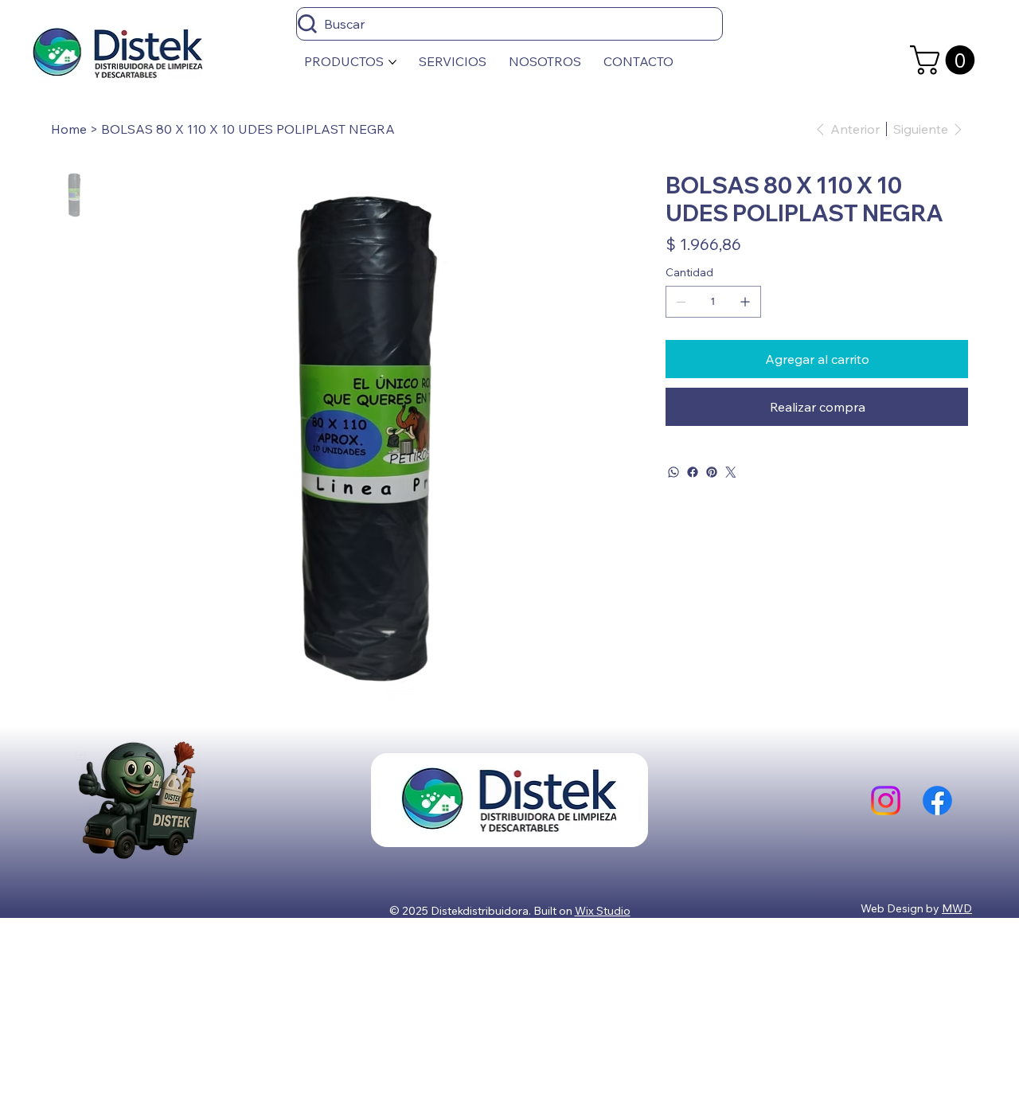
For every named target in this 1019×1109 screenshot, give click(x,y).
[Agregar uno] (745, 302)
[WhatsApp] (673, 472)
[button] (946, 60)
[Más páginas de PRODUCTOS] (392, 62)
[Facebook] (693, 472)
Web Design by (901, 908)
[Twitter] (731, 472)
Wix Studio (603, 911)
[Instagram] (885, 800)
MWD (957, 908)
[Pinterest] (712, 472)
